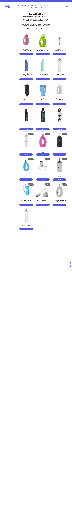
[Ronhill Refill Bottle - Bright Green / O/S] (43, 115)
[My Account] (65, 6)
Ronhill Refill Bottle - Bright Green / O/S (43, 125)
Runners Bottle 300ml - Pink (26, 50)
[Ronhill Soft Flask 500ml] (59, 65)
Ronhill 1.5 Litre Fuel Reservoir (42, 175)
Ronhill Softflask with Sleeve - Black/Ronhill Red (26, 100)
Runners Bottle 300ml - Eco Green (43, 50)
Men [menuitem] (36, 5)
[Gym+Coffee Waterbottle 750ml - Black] (26, 115)
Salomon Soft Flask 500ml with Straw (43, 200)
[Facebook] (63, 3)
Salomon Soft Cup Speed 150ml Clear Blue (43, 100)
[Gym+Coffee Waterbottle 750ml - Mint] (43, 65)
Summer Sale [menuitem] (30, 5)
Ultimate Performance (26, 49)
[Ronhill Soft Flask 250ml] (26, 215)
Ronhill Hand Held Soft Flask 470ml (59, 150)
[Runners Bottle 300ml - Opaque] (59, 90)
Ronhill (59, 73)
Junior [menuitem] (55, 5)
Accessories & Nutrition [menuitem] (48, 5)
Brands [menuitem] (18, 5)
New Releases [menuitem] (23, 5)
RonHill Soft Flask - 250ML (59, 175)
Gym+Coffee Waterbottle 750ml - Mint (43, 75)
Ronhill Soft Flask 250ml (26, 225)
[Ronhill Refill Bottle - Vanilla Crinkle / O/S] (59, 115)
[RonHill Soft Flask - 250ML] (59, 165)
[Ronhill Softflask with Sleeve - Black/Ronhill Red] (26, 90)
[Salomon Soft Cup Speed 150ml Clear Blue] (43, 90)
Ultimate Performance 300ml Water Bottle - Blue (26, 176)
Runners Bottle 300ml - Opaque (59, 99)
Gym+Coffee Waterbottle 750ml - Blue (26, 75)
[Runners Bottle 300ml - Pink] (26, 41)
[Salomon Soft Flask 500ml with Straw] (43, 190)
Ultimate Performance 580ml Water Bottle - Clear (59, 201)
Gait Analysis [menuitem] (30, 7)
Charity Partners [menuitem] (43, 7)
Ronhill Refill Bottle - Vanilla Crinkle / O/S (59, 125)
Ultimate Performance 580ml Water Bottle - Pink (42, 150)
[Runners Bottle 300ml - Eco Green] (43, 41)
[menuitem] (5, 2)
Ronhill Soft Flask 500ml (59, 74)
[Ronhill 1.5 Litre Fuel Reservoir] (43, 165)
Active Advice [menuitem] (36, 7)
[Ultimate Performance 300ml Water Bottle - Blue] (26, 165)
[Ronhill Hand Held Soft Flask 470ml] (59, 140)
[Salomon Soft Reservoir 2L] (26, 190)
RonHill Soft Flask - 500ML (26, 150)
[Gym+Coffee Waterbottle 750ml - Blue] (26, 65)
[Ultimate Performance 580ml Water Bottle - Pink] (43, 140)
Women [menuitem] (40, 5)
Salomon (59, 49)
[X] (64, 3)
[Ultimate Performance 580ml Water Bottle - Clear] (59, 190)
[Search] (63, 6)
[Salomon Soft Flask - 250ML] (59, 41)
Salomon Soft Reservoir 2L (26, 200)
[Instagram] (66, 3)
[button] (71, 264)
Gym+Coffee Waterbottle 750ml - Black (26, 125)
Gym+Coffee (26, 73)
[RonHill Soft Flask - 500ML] (26, 140)
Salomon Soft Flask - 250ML (59, 50)
